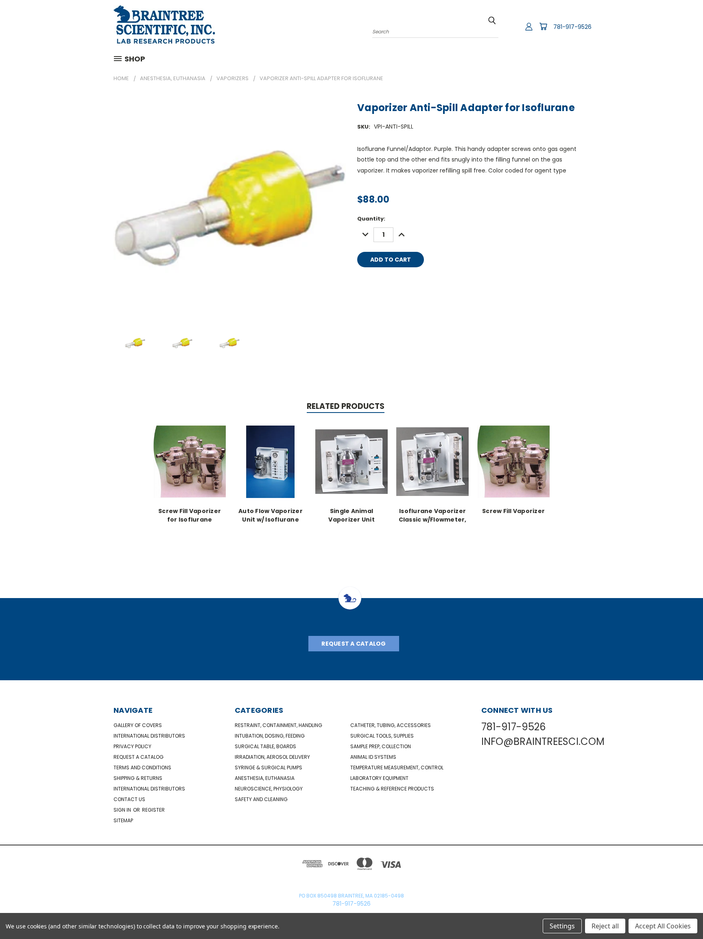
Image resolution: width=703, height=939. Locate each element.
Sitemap (123, 820)
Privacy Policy (132, 746)
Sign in (123, 809)
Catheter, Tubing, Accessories (390, 725)
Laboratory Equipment (379, 778)
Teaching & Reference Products (392, 788)
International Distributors (149, 735)
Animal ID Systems (373, 756)
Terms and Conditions (142, 767)
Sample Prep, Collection (380, 746)
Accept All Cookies (663, 926)
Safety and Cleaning (261, 799)
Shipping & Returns (138, 778)
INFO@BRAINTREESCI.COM (543, 741)
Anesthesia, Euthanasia (265, 778)
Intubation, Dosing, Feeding (270, 735)
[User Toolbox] (529, 26)
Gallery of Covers (138, 725)
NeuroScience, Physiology (269, 788)
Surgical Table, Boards (265, 746)
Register (153, 809)
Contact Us (129, 799)
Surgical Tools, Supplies (382, 735)
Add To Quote (466, 259)
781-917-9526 (572, 27)
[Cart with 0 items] (543, 26)
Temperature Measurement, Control (396, 767)
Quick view (190, 460)
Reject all (605, 926)
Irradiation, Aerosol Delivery (272, 756)
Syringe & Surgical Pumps (268, 767)
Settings (562, 926)
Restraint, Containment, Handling (278, 725)
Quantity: (371, 219)
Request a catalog (139, 756)
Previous (682, 914)
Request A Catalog (353, 644)
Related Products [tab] (345, 406)
